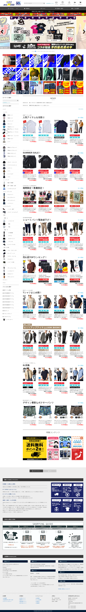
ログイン (74, 4)
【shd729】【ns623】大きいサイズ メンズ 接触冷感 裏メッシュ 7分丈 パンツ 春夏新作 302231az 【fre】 (29, 245)
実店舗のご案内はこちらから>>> (64, 588)
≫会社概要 (5, 598)
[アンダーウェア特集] (9, 80)
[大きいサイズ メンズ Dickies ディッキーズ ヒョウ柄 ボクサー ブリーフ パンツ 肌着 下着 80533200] (76, 411)
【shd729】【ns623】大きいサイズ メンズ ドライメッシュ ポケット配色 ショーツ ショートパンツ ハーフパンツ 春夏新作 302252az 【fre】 (60, 245)
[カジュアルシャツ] (36, 66)
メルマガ (56, 4)
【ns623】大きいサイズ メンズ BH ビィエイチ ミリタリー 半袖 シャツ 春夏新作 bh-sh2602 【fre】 (29, 391)
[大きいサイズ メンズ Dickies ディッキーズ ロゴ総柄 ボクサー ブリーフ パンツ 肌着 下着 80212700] (45, 411)
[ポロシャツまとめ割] (76, 93)
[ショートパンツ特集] (49, 66)
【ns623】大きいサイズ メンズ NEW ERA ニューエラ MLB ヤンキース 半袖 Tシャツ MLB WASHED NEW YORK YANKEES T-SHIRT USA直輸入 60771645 (76, 176)
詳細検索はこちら (50, 3)
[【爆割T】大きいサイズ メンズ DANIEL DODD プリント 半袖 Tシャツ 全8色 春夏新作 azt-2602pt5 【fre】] (76, 301)
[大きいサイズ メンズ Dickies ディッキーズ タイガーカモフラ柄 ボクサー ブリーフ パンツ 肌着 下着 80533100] (61, 411)
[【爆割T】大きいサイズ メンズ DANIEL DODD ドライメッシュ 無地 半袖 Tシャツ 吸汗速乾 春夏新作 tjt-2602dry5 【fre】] (29, 266)
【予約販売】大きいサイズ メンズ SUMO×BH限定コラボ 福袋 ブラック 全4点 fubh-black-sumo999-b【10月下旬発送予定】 (29, 209)
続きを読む (81, 108)
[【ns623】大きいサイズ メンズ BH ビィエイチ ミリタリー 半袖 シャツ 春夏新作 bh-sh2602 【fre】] (29, 374)
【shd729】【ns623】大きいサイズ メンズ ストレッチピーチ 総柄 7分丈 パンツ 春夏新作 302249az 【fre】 (45, 245)
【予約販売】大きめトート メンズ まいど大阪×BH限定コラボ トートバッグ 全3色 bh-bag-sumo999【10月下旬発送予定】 (61, 209)
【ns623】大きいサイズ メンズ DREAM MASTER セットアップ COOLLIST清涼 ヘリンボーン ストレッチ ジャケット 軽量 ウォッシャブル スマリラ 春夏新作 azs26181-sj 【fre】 (29, 353)
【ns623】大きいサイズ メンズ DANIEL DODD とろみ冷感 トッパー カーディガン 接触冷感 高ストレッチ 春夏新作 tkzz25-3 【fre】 (76, 141)
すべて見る (80, 117)
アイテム (12, 8)
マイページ (69, 4)
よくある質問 (76, 8)
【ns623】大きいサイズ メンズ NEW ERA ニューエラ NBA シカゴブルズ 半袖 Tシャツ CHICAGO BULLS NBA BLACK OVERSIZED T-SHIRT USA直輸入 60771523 (45, 176)
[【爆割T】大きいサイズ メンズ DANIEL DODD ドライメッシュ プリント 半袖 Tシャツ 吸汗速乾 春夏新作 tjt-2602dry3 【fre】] (29, 301)
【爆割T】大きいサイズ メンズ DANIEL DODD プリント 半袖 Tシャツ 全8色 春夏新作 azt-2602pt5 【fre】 (76, 316)
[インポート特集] (22, 80)
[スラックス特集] (63, 80)
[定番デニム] (49, 93)
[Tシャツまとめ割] (43, 48)
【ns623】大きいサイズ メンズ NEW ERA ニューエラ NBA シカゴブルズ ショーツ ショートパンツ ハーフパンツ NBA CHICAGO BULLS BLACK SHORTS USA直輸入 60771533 (29, 176)
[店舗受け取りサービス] (53, 459)
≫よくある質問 (38, 599)
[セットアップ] (22, 93)
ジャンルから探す (7, 286)
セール (43, 8)
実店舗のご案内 (59, 8)
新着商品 (28, 8)
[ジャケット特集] (76, 66)
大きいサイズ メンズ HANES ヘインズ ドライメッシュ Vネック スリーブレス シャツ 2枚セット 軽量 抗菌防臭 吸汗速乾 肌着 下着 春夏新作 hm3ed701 (45, 139)
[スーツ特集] (76, 80)
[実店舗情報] (77, 459)
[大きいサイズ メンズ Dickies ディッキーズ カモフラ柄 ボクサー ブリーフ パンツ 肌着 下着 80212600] (29, 411)
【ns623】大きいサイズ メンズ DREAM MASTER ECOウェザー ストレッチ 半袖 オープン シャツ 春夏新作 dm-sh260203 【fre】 (45, 389)
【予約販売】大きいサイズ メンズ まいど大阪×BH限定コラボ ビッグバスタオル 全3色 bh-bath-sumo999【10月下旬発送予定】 (76, 209)
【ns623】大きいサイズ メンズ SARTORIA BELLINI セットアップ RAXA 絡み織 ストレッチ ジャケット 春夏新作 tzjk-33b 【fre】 (76, 353)
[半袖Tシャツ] (22, 66)
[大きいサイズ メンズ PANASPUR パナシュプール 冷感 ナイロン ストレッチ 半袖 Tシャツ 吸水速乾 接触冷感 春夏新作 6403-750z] (61, 126)
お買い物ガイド (62, 4)
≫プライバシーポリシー (7, 601)
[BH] (36, 80)
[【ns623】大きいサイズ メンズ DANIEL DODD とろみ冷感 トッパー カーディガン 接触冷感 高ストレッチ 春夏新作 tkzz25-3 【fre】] (76, 126)
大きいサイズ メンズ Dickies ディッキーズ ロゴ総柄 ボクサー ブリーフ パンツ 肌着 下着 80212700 (45, 422)
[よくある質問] (65, 447)
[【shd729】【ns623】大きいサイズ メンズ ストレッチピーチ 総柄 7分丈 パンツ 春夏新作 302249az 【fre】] (45, 229)
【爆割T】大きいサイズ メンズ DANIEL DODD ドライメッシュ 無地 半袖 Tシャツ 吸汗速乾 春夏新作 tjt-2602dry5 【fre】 (29, 277)
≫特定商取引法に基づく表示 (8, 599)
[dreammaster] (49, 80)
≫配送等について (22, 599)
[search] (44, 3)
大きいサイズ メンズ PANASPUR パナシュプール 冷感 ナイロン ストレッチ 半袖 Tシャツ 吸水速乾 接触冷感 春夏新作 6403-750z (60, 141)
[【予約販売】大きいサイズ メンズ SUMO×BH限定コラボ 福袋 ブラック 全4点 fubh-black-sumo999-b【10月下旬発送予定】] (29, 197)
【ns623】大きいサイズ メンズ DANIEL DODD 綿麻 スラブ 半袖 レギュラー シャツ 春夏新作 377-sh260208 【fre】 (76, 391)
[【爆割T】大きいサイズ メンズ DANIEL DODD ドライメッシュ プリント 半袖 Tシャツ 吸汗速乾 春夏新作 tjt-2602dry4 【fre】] (45, 301)
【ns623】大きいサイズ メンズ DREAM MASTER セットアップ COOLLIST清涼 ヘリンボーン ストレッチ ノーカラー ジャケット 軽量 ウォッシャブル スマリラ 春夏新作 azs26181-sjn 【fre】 (45, 353)
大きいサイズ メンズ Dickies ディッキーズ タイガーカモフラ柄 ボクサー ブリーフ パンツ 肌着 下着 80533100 (61, 422)
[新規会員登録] (35, 459)
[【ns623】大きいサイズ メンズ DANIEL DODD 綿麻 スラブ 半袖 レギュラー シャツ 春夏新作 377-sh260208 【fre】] (76, 374)
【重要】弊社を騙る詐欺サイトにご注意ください (43, 11)
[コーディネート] (65, 459)
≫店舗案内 (37, 603)
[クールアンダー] (36, 93)
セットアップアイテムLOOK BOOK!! (42, 327)
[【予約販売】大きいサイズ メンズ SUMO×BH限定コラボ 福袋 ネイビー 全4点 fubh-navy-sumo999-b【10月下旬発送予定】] (45, 197)
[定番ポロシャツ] (9, 66)
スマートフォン (37, 470)
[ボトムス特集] (63, 66)
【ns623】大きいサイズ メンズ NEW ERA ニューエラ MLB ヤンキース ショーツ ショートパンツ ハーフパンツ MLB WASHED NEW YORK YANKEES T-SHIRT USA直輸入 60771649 (60, 176)
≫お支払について (22, 598)
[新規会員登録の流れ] (53, 447)
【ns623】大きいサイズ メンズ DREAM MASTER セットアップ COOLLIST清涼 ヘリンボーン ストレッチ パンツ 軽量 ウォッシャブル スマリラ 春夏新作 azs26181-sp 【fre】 (61, 353)
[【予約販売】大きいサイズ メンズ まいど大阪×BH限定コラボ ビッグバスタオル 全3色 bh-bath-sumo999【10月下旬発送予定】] (76, 197)
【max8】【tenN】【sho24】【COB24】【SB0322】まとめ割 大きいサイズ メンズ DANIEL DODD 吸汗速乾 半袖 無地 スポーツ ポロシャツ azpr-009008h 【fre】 (61, 277)
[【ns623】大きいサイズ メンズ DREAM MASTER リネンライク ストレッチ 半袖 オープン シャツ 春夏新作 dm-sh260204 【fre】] (61, 374)
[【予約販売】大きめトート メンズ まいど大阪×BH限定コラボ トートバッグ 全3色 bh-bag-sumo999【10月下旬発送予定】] (61, 197)
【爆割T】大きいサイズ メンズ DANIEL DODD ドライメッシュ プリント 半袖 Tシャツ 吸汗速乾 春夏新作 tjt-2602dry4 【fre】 (45, 316)
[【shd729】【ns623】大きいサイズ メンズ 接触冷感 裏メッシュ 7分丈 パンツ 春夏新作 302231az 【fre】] (29, 229)
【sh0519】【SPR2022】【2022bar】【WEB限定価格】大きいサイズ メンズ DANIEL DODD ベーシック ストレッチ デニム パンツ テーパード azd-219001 (76, 277)
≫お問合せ (37, 601)
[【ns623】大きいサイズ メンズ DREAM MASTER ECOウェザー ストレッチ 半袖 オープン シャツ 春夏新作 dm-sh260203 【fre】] (45, 374)
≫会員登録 (37, 598)
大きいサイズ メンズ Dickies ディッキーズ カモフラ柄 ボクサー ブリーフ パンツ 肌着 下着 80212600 (29, 422)
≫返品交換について (22, 601)
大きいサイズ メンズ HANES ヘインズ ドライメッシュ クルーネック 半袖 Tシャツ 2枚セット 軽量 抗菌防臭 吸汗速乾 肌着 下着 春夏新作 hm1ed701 (29, 139)
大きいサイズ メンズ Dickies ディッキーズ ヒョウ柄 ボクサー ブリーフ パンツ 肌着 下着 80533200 (76, 422)
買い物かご (80, 4)
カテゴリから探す (7, 105)
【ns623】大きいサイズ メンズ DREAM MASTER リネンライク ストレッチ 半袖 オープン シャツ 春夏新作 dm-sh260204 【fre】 (61, 389)
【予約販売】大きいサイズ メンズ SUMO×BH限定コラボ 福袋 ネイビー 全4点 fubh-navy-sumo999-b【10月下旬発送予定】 (45, 209)
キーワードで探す (7, 97)
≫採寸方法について (22, 603)
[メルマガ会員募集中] (77, 447)
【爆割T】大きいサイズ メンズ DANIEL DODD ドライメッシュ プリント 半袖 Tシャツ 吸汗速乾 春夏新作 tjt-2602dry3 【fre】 (29, 316)
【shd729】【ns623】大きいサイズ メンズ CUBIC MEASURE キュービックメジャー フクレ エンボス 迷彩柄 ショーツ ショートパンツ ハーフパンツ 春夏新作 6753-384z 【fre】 (76, 245)
